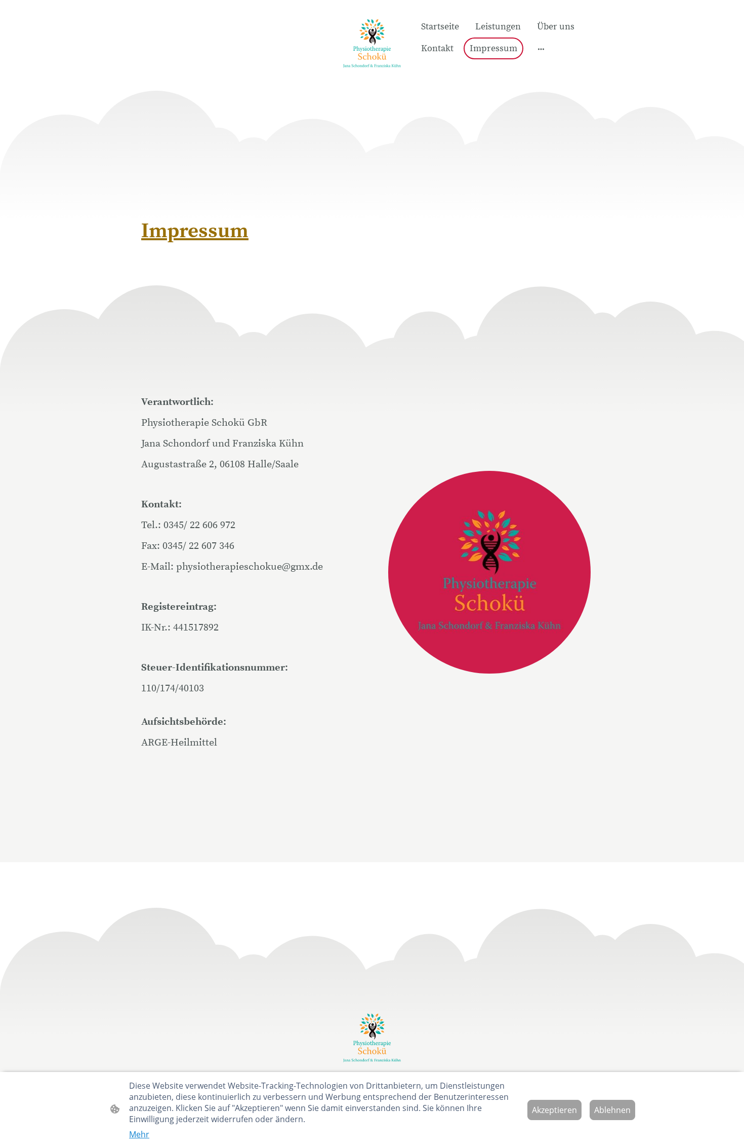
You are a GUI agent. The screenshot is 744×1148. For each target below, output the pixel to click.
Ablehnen (612, 1110)
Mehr (139, 1134)
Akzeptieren (554, 1110)
